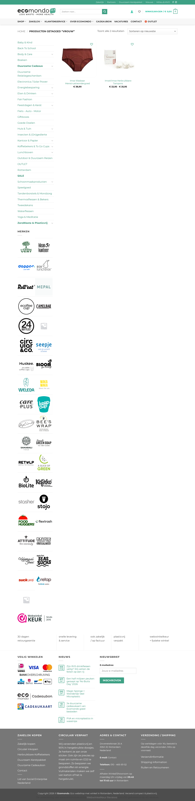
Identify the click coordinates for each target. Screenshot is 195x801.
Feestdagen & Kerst (30, 105)
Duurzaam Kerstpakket (130, 2)
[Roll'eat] (26, 287)
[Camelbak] (44, 306)
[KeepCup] (44, 404)
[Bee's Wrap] (44, 424)
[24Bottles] (26, 326)
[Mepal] (44, 287)
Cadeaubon (104, 21)
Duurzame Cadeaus (30, 66)
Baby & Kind (25, 42)
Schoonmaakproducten (32, 181)
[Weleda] (26, 384)
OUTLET (22, 164)
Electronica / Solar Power (33, 81)
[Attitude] (26, 541)
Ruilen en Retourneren (155, 767)
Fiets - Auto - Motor (29, 111)
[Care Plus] (26, 404)
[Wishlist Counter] (139, 11)
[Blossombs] (44, 326)
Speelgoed (24, 187)
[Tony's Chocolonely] (44, 541)
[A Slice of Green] (44, 463)
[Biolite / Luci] (26, 482)
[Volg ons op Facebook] (173, 2)
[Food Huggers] (26, 521)
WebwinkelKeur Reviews (102, 797)
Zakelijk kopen (26, 743)
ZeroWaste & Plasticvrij (33, 222)
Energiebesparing (28, 87)
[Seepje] (44, 345)
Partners (111, 2)
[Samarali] (26, 443)
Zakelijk (100, 2)
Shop (21, 21)
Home (21, 31)
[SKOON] (26, 600)
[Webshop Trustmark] (35, 617)
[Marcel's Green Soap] (44, 443)
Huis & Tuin (24, 128)
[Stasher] (26, 502)
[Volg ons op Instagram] (176, 2)
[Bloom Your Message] (44, 365)
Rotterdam (24, 170)
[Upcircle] (26, 424)
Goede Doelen (26, 122)
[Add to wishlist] (91, 44)
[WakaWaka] (44, 384)
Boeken (22, 60)
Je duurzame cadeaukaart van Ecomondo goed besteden (76, 707)
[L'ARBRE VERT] (26, 247)
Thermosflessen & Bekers (33, 199)
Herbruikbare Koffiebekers (34, 754)
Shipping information (154, 762)
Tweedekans (25, 205)
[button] (131, 11)
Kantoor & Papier (28, 140)
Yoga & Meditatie (28, 217)
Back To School (27, 48)
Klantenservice (55, 21)
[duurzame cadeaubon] (35, 696)
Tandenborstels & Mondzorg (35, 193)
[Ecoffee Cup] (26, 306)
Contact (136, 21)
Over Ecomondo (80, 21)
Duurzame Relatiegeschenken (29, 73)
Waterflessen (26, 211)
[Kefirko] (44, 482)
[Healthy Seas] (44, 561)
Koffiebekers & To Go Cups (33, 146)
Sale (21, 175)
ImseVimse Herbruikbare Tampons (118, 82)
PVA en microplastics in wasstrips (80, 720)
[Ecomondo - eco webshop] (36, 11)
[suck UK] (26, 580)
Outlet (152, 21)
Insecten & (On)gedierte (32, 134)
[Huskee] (26, 365)
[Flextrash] (44, 521)
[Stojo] (44, 502)
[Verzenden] (104, 11)
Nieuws (149, 2)
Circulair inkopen (28, 749)
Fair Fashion (25, 99)
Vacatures (121, 21)
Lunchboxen (25, 152)
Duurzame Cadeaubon (31, 765)
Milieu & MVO (163, 2)
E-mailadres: (107, 665)
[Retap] (44, 580)
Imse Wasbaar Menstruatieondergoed (77, 82)
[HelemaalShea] (26, 561)
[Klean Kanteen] (44, 247)
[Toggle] (52, 54)
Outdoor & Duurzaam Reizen (35, 158)
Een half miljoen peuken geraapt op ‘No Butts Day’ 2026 (80, 681)
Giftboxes (23, 116)
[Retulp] (26, 463)
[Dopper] (26, 267)
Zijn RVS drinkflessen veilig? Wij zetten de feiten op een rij (78, 669)
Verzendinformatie (152, 756)
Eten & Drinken (27, 93)
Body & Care (25, 54)
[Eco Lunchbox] (44, 267)
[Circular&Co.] (26, 345)
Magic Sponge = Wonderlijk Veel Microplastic (76, 694)
